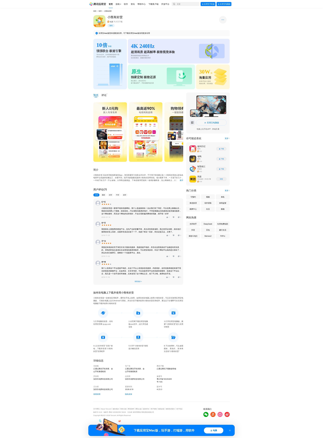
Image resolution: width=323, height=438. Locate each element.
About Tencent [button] (106, 409)
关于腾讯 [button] (96, 409)
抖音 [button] (193, 230)
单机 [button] (222, 197)
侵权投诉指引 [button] (170, 409)
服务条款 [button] (116, 409)
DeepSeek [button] (208, 224)
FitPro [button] (222, 236)
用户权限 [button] (154, 409)
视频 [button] (208, 197)
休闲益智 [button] (222, 203)
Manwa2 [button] (208, 236)
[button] (98, 4)
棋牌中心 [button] (193, 209)
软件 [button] (100, 11)
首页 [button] (94, 11)
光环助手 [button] (193, 224)
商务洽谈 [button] (123, 409)
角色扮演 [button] (193, 203)
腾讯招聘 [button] (131, 409)
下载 (222, 149)
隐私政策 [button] (128, 394)
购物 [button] (222, 209)
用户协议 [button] (179, 409)
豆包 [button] (208, 230)
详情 (221, 179)
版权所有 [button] (146, 409)
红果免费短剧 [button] (222, 224)
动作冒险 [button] (207, 203)
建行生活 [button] (222, 230)
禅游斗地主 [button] (193, 236)
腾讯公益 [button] (139, 409)
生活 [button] (208, 209)
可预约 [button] (193, 197)
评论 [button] (103, 95)
